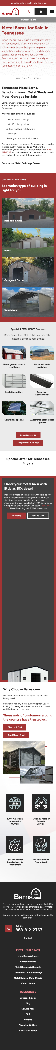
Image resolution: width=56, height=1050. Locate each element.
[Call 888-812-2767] (29, 11)
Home (17, 78)
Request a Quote (28, 19)
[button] (52, 11)
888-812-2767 (24, 65)
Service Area (26, 78)
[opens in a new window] (41, 11)
